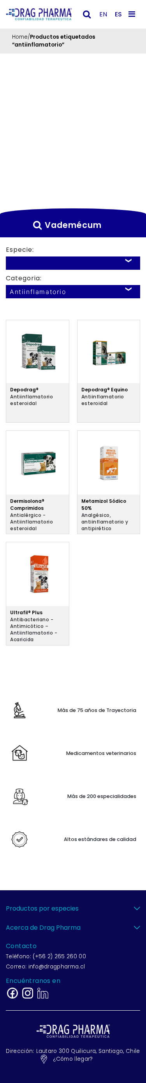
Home (20, 37)
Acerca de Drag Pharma (43, 927)
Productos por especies (42, 908)
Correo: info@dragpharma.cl (45, 966)
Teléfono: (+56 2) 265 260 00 (46, 956)
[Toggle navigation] (133, 14)
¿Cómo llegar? (73, 1059)
